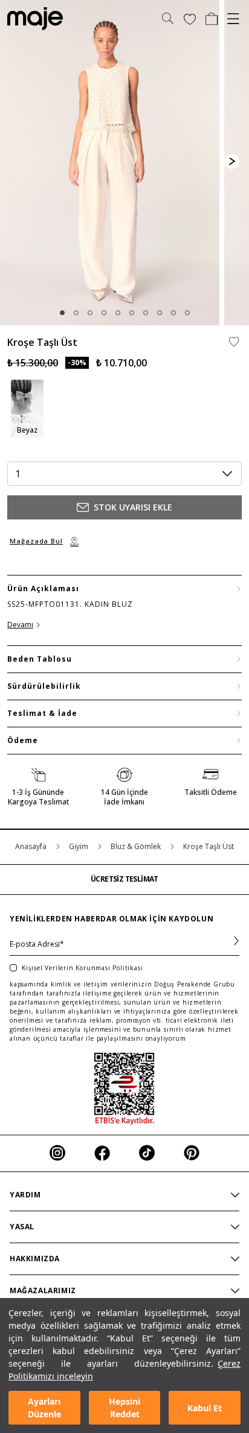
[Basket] (211, 18)
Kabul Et (204, 1408)
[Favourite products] (190, 18)
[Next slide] (231, 161)
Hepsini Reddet (124, 1408)
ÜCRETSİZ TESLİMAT (124, 879)
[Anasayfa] (31, 18)
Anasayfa (31, 846)
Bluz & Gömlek (137, 846)
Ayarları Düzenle (44, 1408)
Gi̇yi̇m (79, 846)
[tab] (62, 312)
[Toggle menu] (233, 18)
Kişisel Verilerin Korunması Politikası (82, 968)
